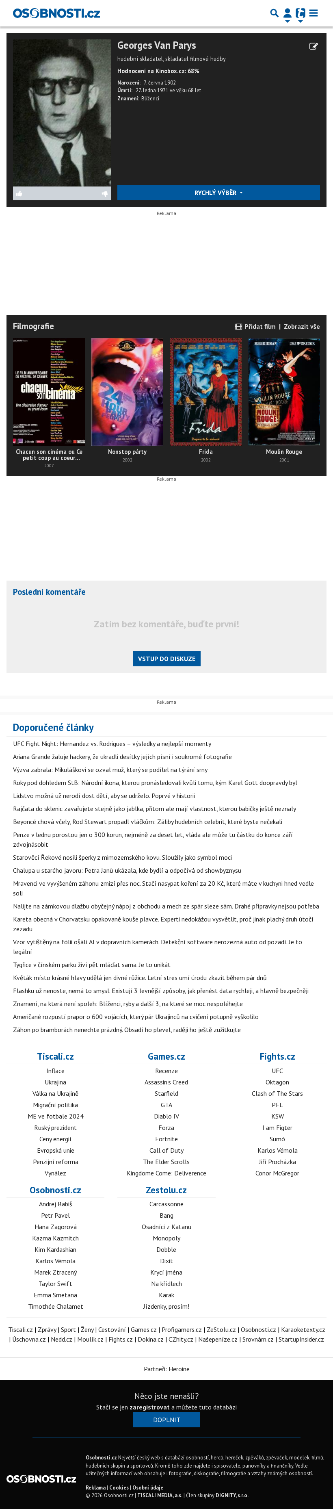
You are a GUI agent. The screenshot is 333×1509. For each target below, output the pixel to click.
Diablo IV (166, 1116)
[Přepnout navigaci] (287, 13)
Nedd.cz (61, 1339)
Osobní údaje (147, 1487)
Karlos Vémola (277, 1150)
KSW (277, 1116)
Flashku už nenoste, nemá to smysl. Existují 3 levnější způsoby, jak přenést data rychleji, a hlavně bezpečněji (161, 990)
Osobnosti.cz (55, 1190)
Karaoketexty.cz (303, 1329)
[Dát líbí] (37, 193)
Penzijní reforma (55, 1162)
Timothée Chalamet (55, 1306)
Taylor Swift (55, 1283)
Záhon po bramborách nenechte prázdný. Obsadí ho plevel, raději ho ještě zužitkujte (127, 1030)
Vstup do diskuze (166, 659)
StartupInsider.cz (301, 1339)
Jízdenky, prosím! (166, 1306)
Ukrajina (55, 1082)
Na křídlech (166, 1283)
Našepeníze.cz (218, 1339)
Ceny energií (55, 1139)
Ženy (87, 1329)
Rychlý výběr (216, 193)
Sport (68, 1329)
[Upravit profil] (313, 46)
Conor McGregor (277, 1173)
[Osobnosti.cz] (56, 13)
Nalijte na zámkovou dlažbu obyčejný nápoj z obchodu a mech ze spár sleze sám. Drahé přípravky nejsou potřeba (166, 906)
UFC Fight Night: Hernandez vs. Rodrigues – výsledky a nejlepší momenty (112, 743)
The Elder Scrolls (166, 1162)
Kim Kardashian (55, 1249)
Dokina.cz (151, 1339)
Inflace (55, 1071)
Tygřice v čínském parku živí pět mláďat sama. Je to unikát (92, 964)
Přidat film (259, 326)
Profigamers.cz (182, 1329)
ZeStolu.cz (221, 1329)
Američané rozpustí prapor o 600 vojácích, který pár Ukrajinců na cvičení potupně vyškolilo (136, 1017)
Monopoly (166, 1238)
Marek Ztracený (55, 1272)
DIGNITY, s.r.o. (232, 1495)
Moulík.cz (90, 1339)
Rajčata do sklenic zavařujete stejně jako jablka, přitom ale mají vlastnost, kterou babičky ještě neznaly (154, 808)
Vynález (55, 1173)
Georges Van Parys (156, 45)
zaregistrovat (150, 1407)
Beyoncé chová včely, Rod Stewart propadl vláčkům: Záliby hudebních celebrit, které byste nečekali (147, 821)
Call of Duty (166, 1150)
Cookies (119, 1487)
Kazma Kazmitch (55, 1238)
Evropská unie (55, 1150)
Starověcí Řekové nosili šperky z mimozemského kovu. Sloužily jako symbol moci (122, 857)
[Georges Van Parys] (62, 112)
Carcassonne (166, 1204)
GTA (166, 1105)
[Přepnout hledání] (274, 13)
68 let (194, 90)
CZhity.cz (181, 1339)
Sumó (277, 1139)
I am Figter (277, 1127)
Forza (166, 1127)
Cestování (112, 1329)
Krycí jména (166, 1272)
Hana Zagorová (56, 1227)
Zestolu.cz (166, 1190)
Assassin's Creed (166, 1082)
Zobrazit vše (302, 326)
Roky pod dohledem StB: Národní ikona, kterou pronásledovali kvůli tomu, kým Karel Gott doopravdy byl (155, 782)
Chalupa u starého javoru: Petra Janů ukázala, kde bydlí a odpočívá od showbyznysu (127, 870)
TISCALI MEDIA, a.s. (159, 1495)
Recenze (166, 1071)
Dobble (166, 1249)
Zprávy (47, 1329)
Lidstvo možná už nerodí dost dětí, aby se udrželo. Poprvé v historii (104, 795)
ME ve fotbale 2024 (56, 1116)
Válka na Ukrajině (55, 1093)
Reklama (96, 1487)
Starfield (166, 1093)
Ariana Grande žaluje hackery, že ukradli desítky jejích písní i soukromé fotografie (122, 756)
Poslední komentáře (49, 591)
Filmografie (33, 326)
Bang (166, 1215)
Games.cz (166, 1056)
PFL (277, 1105)
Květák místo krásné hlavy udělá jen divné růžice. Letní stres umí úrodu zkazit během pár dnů (140, 977)
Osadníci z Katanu (166, 1227)
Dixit (166, 1261)
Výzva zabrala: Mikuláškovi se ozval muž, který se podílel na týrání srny (110, 769)
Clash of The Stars (277, 1093)
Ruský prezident (55, 1127)
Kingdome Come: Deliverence (166, 1173)
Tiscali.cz (55, 1056)
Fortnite (166, 1139)
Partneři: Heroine (167, 1369)
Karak (166, 1295)
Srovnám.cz (258, 1339)
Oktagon (277, 1082)
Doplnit (166, 1420)
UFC (277, 1071)
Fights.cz (277, 1056)
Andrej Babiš (55, 1204)
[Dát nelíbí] (86, 193)
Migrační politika (55, 1105)
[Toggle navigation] (313, 13)
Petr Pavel (55, 1215)
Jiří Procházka (277, 1162)
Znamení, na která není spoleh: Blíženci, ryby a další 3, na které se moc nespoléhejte (128, 1003)
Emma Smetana (55, 1295)
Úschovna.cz (29, 1339)
